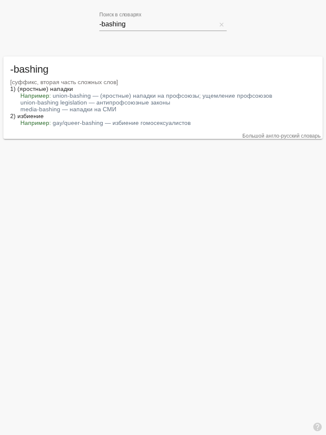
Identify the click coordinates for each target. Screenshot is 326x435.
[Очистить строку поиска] (221, 24)
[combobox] (157, 24)
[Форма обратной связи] (317, 426)
